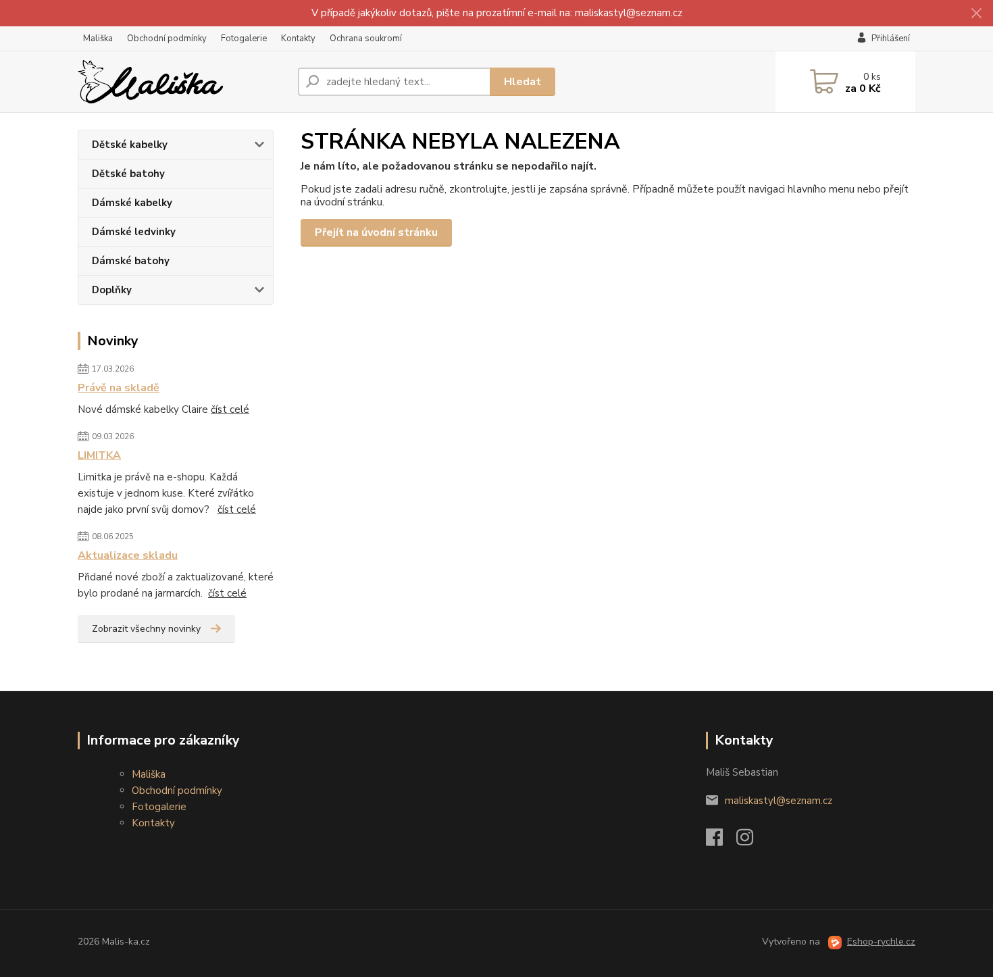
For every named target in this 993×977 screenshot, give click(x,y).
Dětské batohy (128, 173)
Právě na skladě (118, 387)
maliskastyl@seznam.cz (778, 800)
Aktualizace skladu (128, 555)
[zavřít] (976, 13)
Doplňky (112, 290)
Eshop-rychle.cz (881, 941)
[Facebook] (721, 841)
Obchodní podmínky (167, 38)
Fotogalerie (244, 38)
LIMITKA (99, 455)
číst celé (230, 409)
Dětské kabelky (130, 144)
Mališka (98, 38)
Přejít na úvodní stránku (376, 232)
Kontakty (298, 38)
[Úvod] (182, 81)
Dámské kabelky (132, 202)
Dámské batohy (131, 261)
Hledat (522, 81)
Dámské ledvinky (134, 232)
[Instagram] (751, 841)
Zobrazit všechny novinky (146, 628)
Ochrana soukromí (366, 38)
